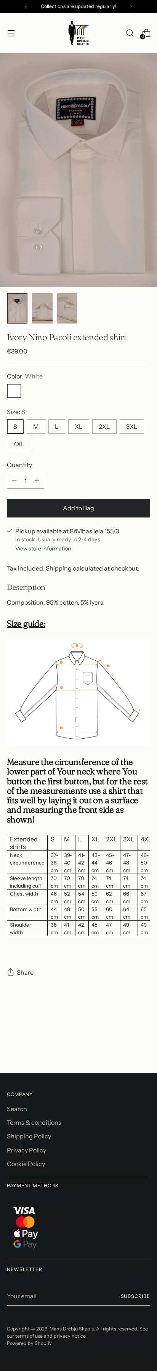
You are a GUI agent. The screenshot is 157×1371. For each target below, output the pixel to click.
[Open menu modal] (11, 33)
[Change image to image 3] (67, 308)
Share (25, 972)
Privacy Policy (26, 1150)
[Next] (130, 6)
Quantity (19, 465)
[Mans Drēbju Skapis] (78, 33)
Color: (25, 376)
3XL (132, 426)
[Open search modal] (130, 33)
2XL (104, 426)
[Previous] (26, 6)
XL (79, 426)
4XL (19, 444)
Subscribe (136, 1296)
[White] (14, 391)
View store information (43, 548)
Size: (16, 412)
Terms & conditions (34, 1122)
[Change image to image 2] (42, 308)
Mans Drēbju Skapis (72, 1329)
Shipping (59, 568)
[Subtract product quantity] (14, 480)
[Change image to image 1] (17, 308)
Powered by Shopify (29, 1343)
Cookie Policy (26, 1164)
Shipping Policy (29, 1136)
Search (17, 1109)
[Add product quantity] (37, 480)
